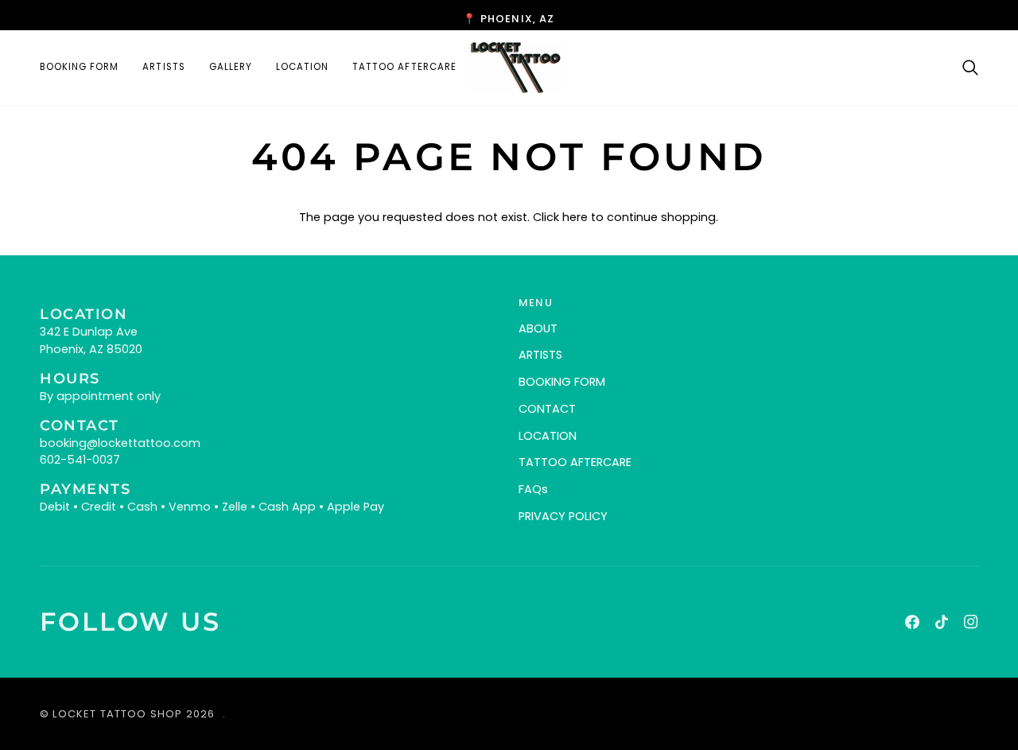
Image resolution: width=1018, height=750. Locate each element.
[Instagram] (971, 622)
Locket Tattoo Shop (117, 713)
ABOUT (538, 328)
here (575, 217)
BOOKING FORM (562, 382)
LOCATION (548, 436)
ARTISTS (540, 355)
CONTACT (547, 409)
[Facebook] (912, 622)
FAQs (533, 489)
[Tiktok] (941, 622)
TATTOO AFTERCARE (575, 462)
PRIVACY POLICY (563, 516)
